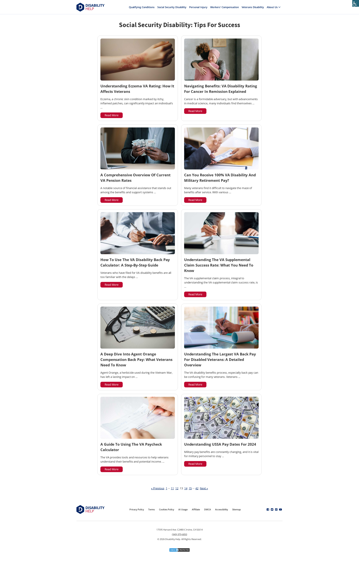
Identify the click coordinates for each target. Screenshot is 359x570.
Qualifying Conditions (142, 7)
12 (176, 488)
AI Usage (183, 509)
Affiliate (196, 509)
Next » (204, 488)
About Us (272, 7)
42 (196, 488)
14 (185, 488)
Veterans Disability (253, 7)
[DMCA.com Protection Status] (179, 551)
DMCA (207, 509)
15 (190, 488)
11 (172, 488)
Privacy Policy (136, 509)
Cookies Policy (166, 509)
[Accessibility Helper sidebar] (355, 3)
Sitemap (236, 509)
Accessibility (221, 509)
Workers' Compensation (224, 7)
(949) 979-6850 (179, 534)
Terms (151, 509)
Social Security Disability (171, 7)
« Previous (157, 488)
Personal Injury (198, 7)
